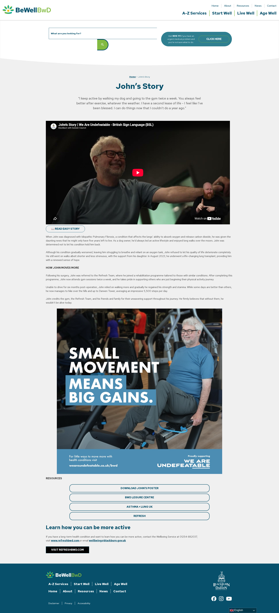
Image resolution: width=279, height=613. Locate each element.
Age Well (268, 13)
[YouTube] (229, 598)
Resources (243, 5)
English (238, 610)
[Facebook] (214, 598)
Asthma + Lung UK (140, 506)
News (258, 5)
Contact (271, 5)
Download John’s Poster (140, 488)
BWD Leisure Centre (139, 497)
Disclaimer (53, 603)
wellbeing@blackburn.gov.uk (107, 540)
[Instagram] (221, 598)
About (227, 5)
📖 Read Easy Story (65, 229)
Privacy (68, 603)
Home (215, 5)
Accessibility (84, 603)
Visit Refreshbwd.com (67, 549)
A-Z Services (194, 13)
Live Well (245, 13)
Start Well (222, 13)
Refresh (140, 516)
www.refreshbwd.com (65, 540)
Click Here (214, 39)
